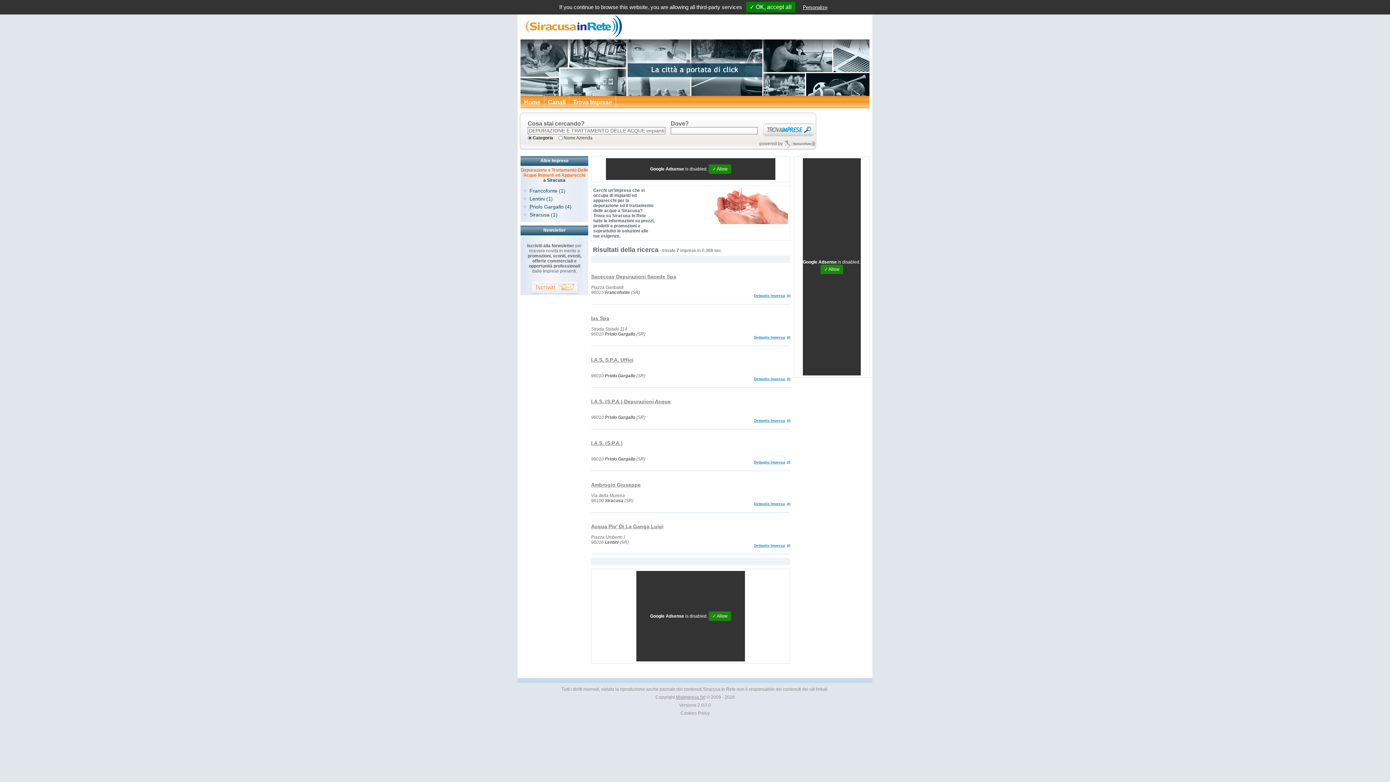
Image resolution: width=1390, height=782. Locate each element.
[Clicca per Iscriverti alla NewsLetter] (554, 288)
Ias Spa (600, 318)
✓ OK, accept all (771, 7)
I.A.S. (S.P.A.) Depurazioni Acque (631, 401)
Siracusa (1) (543, 215)
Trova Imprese (592, 102)
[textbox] (596, 130)
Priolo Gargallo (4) (551, 207)
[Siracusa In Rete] (572, 36)
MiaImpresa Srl (690, 697)
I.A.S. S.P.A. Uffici (612, 360)
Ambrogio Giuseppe (616, 485)
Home (532, 102)
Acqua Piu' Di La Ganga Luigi (627, 526)
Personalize (815, 7)
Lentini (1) (541, 199)
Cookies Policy (695, 713)
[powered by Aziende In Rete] (799, 144)
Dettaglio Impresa (769, 296)
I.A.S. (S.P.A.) (607, 443)
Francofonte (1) (547, 191)
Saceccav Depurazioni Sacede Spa (633, 276)
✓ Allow (720, 169)
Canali (556, 102)
